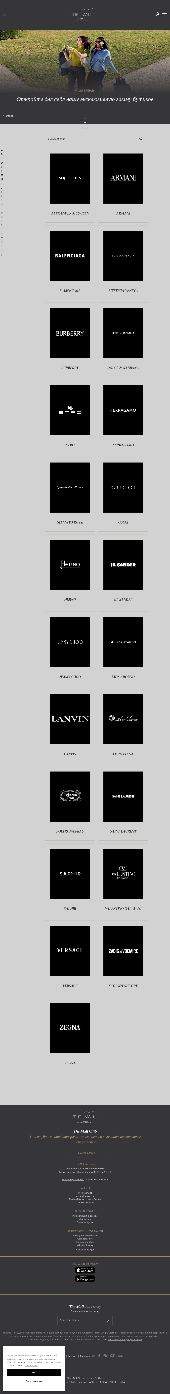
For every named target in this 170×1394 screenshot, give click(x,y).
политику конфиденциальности (125, 1339)
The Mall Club (85, 1192)
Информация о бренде (85, 1215)
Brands (9, 116)
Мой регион (85, 1218)
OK (34, 1372)
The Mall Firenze (85, 1202)
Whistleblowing (85, 1245)
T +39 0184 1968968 (97, 1179)
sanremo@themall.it (73, 1179)
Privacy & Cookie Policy (85, 1235)
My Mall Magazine (85, 1196)
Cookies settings (85, 1249)
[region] (34, 1368)
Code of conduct (85, 1241)
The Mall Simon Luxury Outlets (85, 1199)
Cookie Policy (31, 1365)
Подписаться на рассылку (79, 1316)
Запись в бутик (85, 1222)
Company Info (85, 1238)
